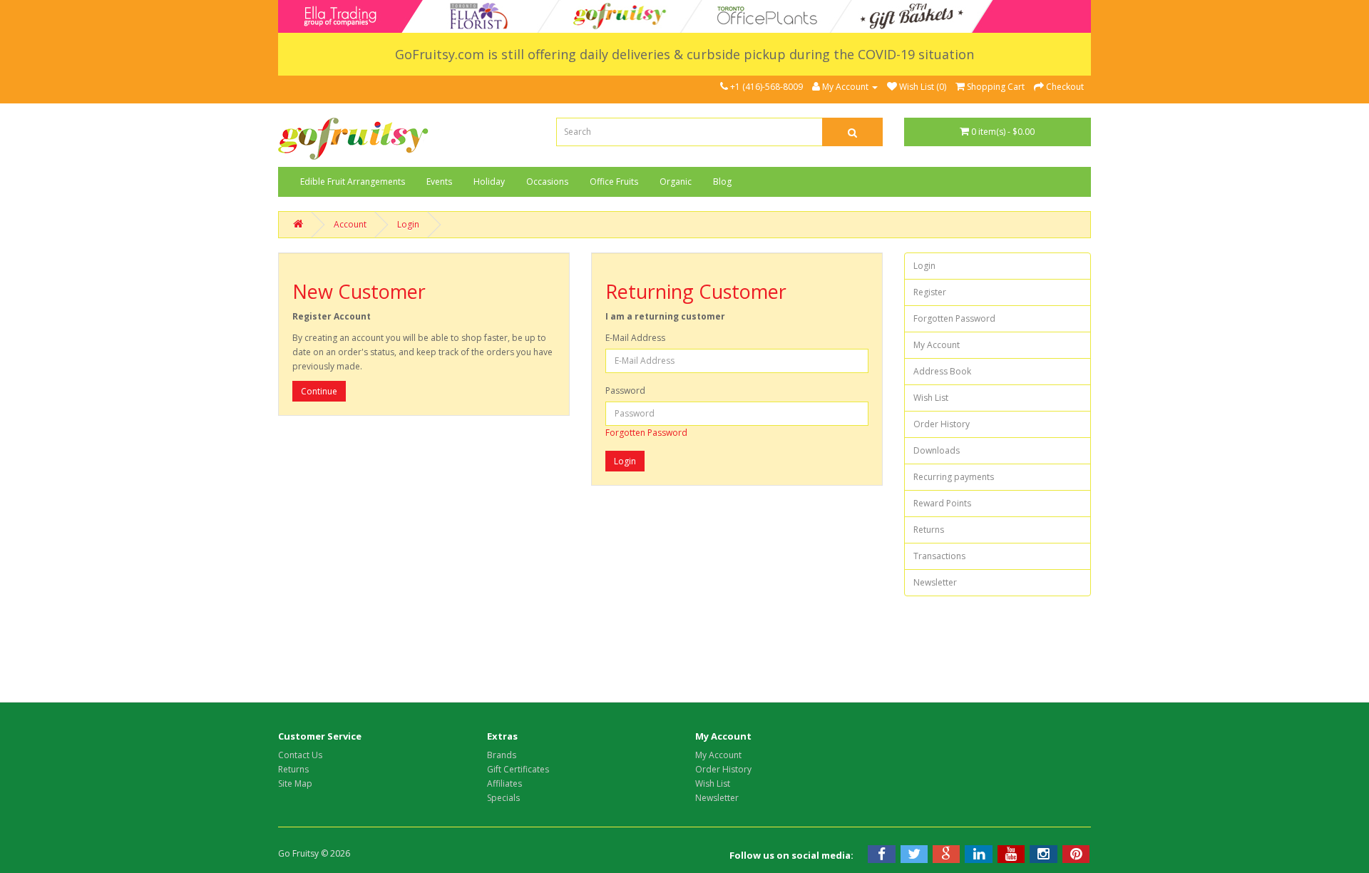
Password (625, 390)
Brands (501, 755)
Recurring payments (953, 477)
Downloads (936, 450)
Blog (722, 181)
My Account (936, 345)
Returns (928, 530)
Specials (503, 798)
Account (350, 224)
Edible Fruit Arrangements (352, 181)
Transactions (939, 556)
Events (439, 181)
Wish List (930, 398)
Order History (941, 424)
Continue (319, 391)
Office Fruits (614, 181)
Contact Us (300, 755)
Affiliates (504, 783)
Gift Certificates (518, 769)
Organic (676, 181)
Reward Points (942, 503)
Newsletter (935, 582)
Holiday (489, 181)
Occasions (547, 181)
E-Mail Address (635, 338)
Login (408, 224)
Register (929, 292)
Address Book (942, 371)
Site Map (295, 783)
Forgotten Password (646, 433)
